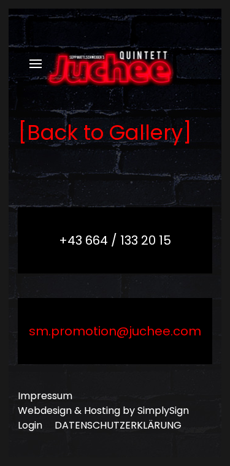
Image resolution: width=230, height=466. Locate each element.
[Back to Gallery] (105, 132)
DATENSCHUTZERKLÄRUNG (118, 425)
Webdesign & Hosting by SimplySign (103, 410)
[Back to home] (115, 64)
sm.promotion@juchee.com (115, 331)
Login (30, 425)
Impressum (45, 396)
